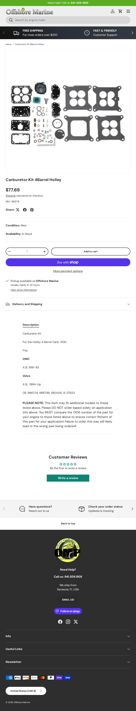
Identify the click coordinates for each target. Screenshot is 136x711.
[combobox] (68, 20)
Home (9, 44)
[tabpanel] (68, 363)
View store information (24, 289)
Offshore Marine (22, 702)
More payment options (68, 271)
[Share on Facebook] (24, 209)
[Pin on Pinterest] (31, 209)
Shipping (11, 195)
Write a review (68, 478)
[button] (120, 11)
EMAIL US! (68, 599)
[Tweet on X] (17, 209)
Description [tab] (31, 325)
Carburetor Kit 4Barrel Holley (29, 44)
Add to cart (91, 251)
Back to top (68, 523)
